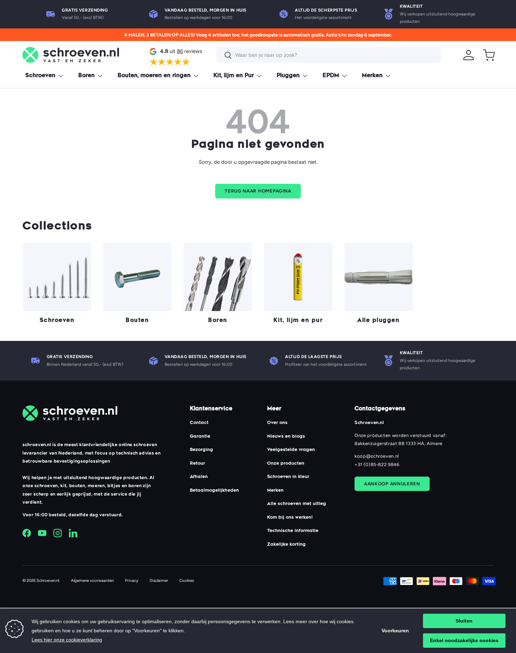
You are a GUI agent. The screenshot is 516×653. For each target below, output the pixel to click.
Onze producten (285, 464)
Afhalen (199, 477)
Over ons (277, 423)
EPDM (331, 76)
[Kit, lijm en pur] (298, 277)
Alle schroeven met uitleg (296, 504)
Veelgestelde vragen (291, 450)
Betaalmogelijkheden (214, 491)
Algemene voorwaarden (92, 580)
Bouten (137, 320)
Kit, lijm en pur (298, 320)
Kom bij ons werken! (290, 518)
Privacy (131, 580)
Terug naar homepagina (258, 191)
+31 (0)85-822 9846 (377, 464)
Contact (199, 423)
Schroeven (40, 76)
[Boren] (218, 277)
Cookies (186, 580)
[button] (489, 55)
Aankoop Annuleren (392, 483)
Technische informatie (292, 531)
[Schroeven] (57, 277)
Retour (197, 464)
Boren (86, 76)
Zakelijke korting (286, 545)
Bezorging (201, 450)
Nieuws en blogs (286, 437)
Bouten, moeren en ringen (154, 76)
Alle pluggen (378, 320)
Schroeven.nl (48, 580)
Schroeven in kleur (288, 477)
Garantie (200, 437)
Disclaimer (159, 580)
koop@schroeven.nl (377, 456)
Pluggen (288, 76)
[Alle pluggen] (378, 277)
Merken (372, 76)
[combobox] (328, 55)
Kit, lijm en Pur (233, 76)
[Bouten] (137, 277)
